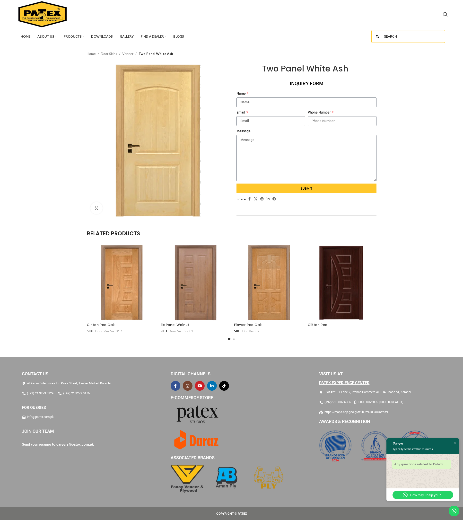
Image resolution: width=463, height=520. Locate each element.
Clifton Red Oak (101, 324)
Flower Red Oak (248, 324)
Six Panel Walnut (174, 324)
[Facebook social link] (250, 199)
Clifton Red (317, 324)
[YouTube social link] (200, 386)
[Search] (445, 14)
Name (241, 93)
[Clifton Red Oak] (121, 282)
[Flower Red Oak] (268, 282)
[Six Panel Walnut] (194, 282)
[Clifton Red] (342, 282)
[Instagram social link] (187, 386)
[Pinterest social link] (262, 199)
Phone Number (320, 112)
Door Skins (109, 54)
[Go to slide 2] (234, 339)
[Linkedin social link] (268, 199)
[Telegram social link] (274, 199)
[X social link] (256, 199)
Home (91, 54)
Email (241, 112)
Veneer (127, 54)
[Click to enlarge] (96, 208)
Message (243, 131)
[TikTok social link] (224, 386)
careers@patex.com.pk (75, 444)
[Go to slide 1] (229, 339)
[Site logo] (42, 14)
